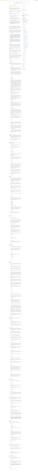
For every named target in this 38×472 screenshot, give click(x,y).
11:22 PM (12, 348)
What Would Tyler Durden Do (25, 14)
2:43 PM (11, 442)
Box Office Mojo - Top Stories (25, 15)
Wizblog (23, 66)
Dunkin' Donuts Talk (24, 64)
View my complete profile (25, 10)
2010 (23, 25)
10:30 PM (12, 465)
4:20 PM (11, 174)
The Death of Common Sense (25, 22)
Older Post (20, 467)
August (24, 51)
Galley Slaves (19, 2)
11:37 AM (12, 76)
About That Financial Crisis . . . (26, 37)
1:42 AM (11, 363)
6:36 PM (11, 213)
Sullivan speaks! (12, 54)
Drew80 (11, 175)
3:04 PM (11, 159)
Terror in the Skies (24, 34)
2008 (23, 27)
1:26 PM (11, 429)
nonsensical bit (16, 27)
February (24, 56)
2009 (23, 26)
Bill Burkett (14, 359)
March (24, 55)
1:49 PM (11, 140)
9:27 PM (11, 319)
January (24, 57)
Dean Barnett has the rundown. (16, 9)
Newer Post (10, 467)
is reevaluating (13, 10)
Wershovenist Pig (24, 18)
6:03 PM (11, 209)
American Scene (23, 69)
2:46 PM (11, 149)
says (17, 47)
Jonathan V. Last (24, 9)
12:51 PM (12, 118)
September (24, 30)
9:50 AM (11, 65)
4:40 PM (11, 195)
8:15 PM (11, 259)
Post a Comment (10, 466)
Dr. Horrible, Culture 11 (25, 50)
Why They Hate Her (25, 46)
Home (15, 467)
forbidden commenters (11, 45)
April (23, 54)
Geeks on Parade (24, 49)
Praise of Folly (23, 67)
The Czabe (23, 63)
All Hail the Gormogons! (25, 35)
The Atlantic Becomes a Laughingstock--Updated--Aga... (25, 48)
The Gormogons (24, 21)
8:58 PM (11, 289)
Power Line (23, 65)
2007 (23, 58)
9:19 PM (11, 315)
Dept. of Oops (24, 33)
